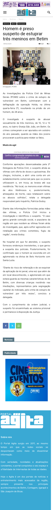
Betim (21, 19)
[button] (4, 12)
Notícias (13, 19)
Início (5, 19)
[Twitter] (12, 326)
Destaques (21, 24)
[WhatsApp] (18, 326)
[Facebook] (5, 326)
